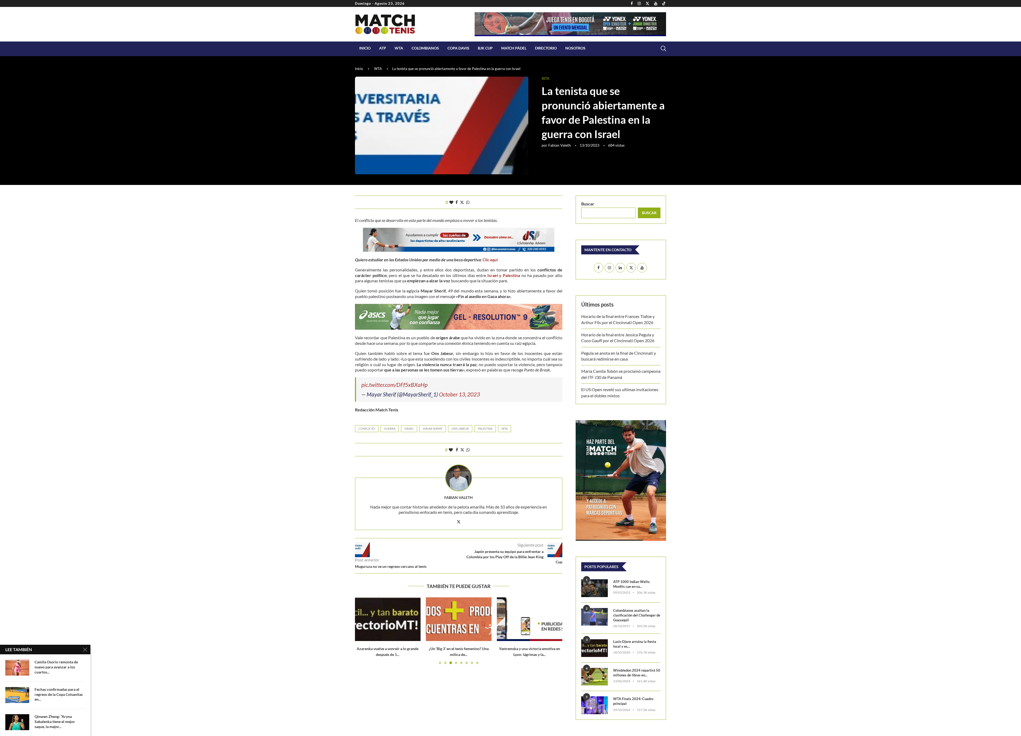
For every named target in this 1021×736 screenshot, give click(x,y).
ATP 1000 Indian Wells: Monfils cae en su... (631, 584)
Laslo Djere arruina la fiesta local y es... (634, 643)
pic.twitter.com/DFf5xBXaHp (394, 384)
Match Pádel (513, 48)
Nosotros (575, 48)
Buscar (587, 203)
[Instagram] (639, 3)
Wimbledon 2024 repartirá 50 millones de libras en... (636, 672)
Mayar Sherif (432, 428)
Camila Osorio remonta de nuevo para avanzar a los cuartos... (56, 667)
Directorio (546, 48)
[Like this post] (451, 202)
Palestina (485, 428)
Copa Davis (458, 48)
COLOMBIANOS (425, 48)
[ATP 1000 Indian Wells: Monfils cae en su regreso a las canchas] (594, 588)
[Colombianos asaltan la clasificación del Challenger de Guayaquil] (594, 617)
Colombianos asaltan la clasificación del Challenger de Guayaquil (636, 615)
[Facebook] (631, 3)
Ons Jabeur (460, 428)
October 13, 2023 (459, 394)
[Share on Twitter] (462, 202)
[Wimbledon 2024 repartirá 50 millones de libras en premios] (594, 677)
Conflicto (366, 428)
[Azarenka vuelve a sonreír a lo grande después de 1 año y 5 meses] (388, 619)
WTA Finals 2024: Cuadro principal (633, 701)
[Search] (663, 48)
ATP (382, 48)
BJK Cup (485, 48)
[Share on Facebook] (456, 202)
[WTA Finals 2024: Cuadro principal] (594, 705)
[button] (362, 630)
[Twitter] (647, 3)
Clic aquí (491, 259)
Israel (409, 428)
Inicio (365, 48)
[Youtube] (656, 3)
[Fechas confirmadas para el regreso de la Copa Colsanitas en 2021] (17, 695)
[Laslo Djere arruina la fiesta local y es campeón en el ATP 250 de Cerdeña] (594, 648)
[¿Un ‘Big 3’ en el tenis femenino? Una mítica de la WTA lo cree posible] (459, 619)
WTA (399, 48)
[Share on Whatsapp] (468, 202)
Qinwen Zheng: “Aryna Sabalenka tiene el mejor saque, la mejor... (55, 721)
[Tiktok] (664, 3)
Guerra (389, 428)
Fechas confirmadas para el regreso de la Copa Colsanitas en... (59, 694)
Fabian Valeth (559, 145)
